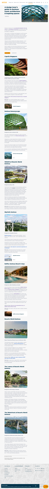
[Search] (43, 2)
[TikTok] (39, 468)
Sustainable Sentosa (28, 471)
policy (30, 486)
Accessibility (7, 474)
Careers (26, 468)
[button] (41, 2)
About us (6, 468)
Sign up (16, 468)
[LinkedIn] (41, 470)
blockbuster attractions (13, 29)
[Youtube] (41, 468)
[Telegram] (39, 470)
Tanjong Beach (17, 293)
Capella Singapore (22, 80)
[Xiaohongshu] (37, 470)
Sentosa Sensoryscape (20, 135)
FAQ (5, 477)
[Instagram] (37, 468)
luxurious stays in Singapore (13, 289)
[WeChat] (36, 470)
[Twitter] (43, 470)
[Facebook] (36, 468)
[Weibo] (43, 468)
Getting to (6, 471)
